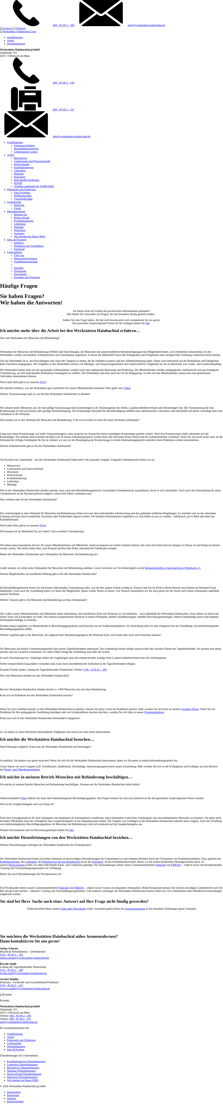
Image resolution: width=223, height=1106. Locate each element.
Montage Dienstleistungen (21, 1070)
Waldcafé (19, 205)
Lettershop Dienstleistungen (22, 1064)
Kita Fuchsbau (22, 192)
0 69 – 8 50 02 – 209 (95, 669)
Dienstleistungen (16, 43)
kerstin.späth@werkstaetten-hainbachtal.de (23, 973)
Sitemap (11, 1098)
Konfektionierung (24, 167)
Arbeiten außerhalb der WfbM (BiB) (34, 186)
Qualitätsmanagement (26, 261)
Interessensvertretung (25, 258)
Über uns (19, 255)
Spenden (19, 267)
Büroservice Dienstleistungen (23, 1067)
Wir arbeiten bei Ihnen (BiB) (29, 236)
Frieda (17, 208)
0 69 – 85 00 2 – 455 (11, 985)
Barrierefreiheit (15, 1101)
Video (127, 388)
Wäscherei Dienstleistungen (22, 1077)
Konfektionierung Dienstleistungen (26, 1061)
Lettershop (20, 170)
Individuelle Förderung (26, 180)
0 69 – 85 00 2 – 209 (11, 970)
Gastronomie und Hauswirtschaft (32, 161)
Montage (19, 173)
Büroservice (20, 158)
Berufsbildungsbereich (26, 148)
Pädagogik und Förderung (21, 189)
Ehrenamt (19, 249)
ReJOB (18, 183)
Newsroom (20, 271)
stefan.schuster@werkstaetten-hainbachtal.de (24, 957)
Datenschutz (14, 1092)
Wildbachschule (23, 195)
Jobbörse (19, 242)
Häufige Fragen (22, 264)
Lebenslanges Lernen (25, 151)
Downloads (20, 274)
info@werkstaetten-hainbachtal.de (146, 25)
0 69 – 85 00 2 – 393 (11, 954)
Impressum (13, 1095)
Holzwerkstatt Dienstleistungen (24, 1074)
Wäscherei (19, 176)
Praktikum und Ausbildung (29, 245)
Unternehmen (14, 252)
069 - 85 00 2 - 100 (63, 25)
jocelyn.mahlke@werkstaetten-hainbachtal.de (25, 988)
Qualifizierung (15, 37)
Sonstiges (19, 233)
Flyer (43, 382)
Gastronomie (14, 202)
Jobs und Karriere (16, 239)
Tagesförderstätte (23, 198)
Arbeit (10, 40)
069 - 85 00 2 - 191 (63, 109)
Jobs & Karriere (15, 1049)
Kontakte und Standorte (27, 277)
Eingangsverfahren (24, 145)
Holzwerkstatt (21, 164)
